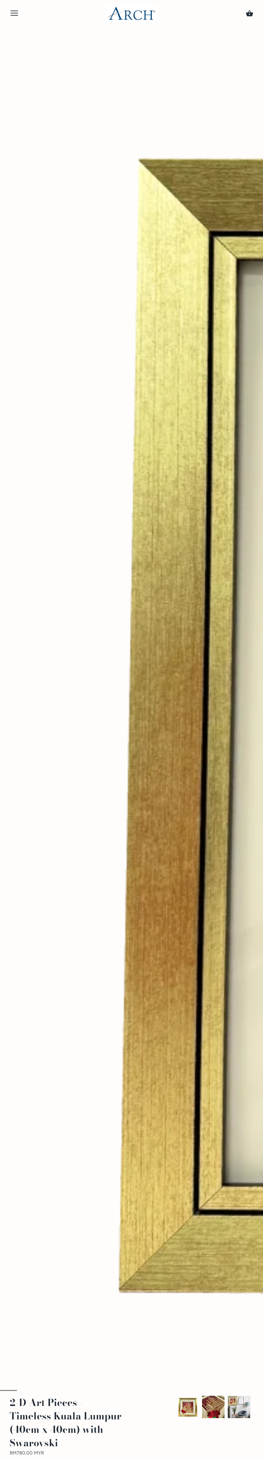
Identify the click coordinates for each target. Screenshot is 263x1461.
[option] (187, 1407)
